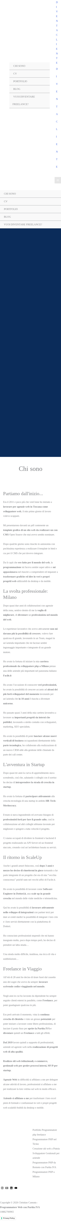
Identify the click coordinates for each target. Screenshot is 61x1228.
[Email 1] (6, 1188)
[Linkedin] (11, 1188)
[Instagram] (2, 1188)
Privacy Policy (9, 1218)
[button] (57, 32)
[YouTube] (16, 1188)
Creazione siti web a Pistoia (46, 1148)
